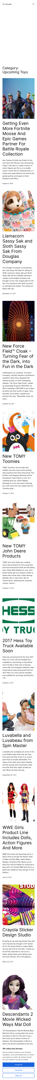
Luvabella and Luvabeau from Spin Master (17, 740)
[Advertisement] (18, 39)
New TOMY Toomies (14, 459)
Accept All (18, 1064)
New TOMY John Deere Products (14, 551)
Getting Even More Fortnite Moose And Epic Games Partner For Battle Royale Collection (16, 138)
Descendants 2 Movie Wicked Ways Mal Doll (17, 1019)
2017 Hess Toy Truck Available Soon (17, 645)
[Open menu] (33, 4)
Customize (18, 1070)
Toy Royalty (7, 4)
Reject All (18, 1075)
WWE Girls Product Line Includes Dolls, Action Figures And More (17, 837)
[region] (18, 1062)
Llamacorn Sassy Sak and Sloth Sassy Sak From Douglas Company (17, 248)
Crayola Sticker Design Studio (17, 932)
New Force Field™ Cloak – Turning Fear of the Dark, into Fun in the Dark (17, 356)
